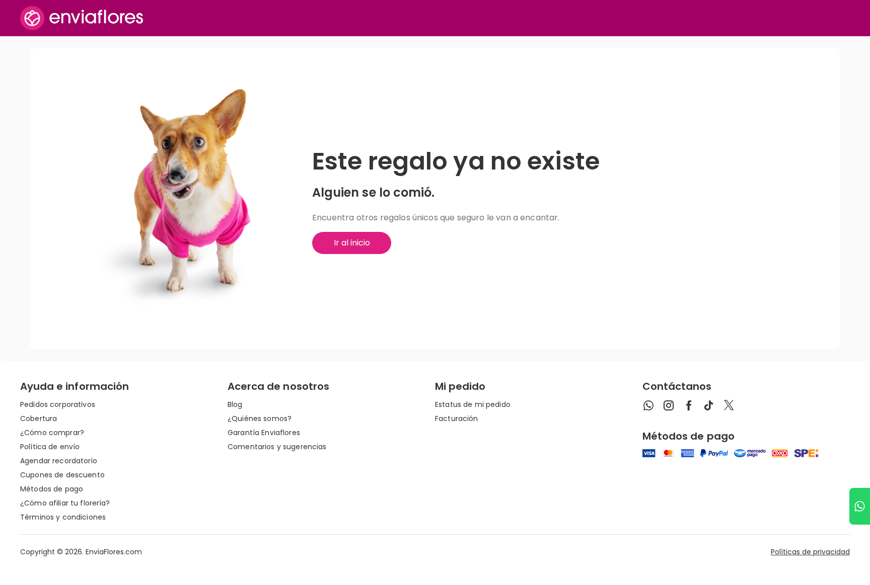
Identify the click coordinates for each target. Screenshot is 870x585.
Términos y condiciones (63, 517)
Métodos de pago (51, 489)
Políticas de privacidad (810, 552)
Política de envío (50, 447)
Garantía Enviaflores (264, 433)
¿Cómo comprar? (52, 433)
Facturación (456, 418)
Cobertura (38, 418)
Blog (235, 404)
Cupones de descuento (62, 475)
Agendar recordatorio (58, 461)
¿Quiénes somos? (260, 418)
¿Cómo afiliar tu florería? (65, 503)
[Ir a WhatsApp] (859, 506)
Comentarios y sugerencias (277, 447)
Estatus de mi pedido (473, 404)
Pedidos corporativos (57, 404)
